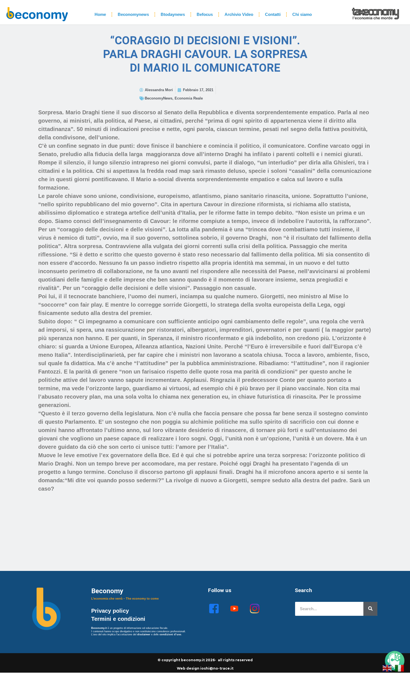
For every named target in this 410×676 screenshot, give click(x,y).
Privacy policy (111, 611)
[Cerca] (370, 609)
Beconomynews (133, 14)
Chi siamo (302, 14)
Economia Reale (189, 98)
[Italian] (399, 667)
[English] (387, 667)
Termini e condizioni (118, 619)
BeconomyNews (158, 98)
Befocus (205, 14)
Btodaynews (173, 14)
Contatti (273, 14)
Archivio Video (239, 14)
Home (100, 14)
